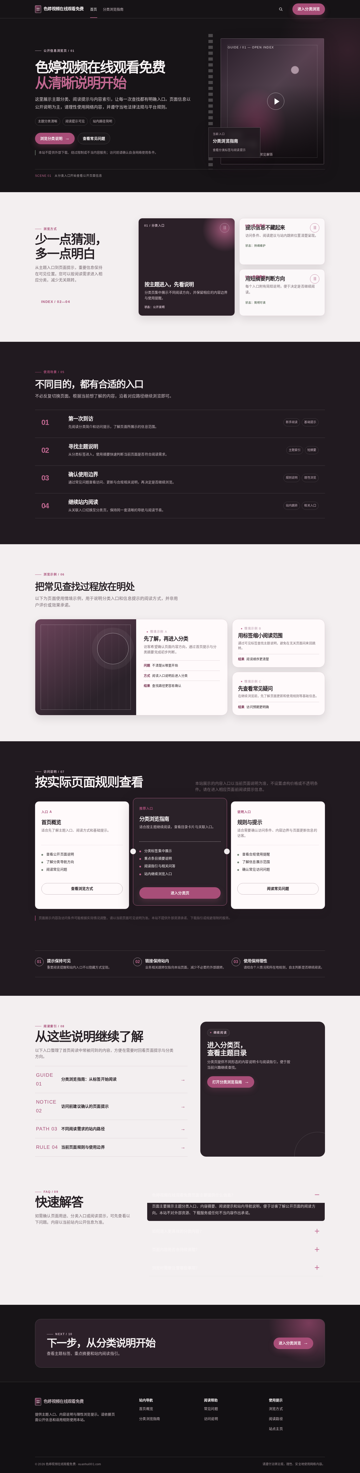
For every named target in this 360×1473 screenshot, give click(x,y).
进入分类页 (180, 893)
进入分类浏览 (309, 9)
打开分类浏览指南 (230, 1081)
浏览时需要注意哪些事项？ (176, 1268)
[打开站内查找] (281, 9)
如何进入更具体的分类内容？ (178, 1231)
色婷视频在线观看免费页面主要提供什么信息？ (193, 1195)
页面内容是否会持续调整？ (176, 1250)
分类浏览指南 (113, 9)
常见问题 (211, 1409)
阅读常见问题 (278, 888)
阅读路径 (276, 1419)
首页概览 (146, 1409)
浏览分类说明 (55, 138)
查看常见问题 (94, 138)
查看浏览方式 (82, 888)
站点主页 (276, 1429)
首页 (93, 9)
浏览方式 (276, 1409)
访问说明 (211, 1419)
